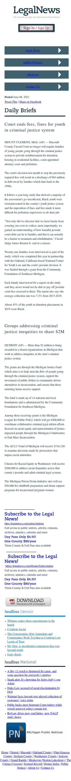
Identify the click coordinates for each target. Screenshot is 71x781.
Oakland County (42, 752)
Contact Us (47, 767)
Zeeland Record (33, 764)
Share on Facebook (30, 102)
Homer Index (52, 764)
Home (4, 752)
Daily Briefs (14, 654)
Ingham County (23, 756)
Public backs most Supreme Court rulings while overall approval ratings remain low (34, 706)
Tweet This (11, 102)
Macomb (25, 752)
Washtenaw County (45, 756)
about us (32, 74)
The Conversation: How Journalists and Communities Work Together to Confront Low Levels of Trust (34, 637)
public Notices (32, 62)
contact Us (33, 86)
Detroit (14, 752)
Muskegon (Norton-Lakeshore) (47, 760)
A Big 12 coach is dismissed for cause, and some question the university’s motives (31, 673)
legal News (33, 50)
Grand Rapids (19, 760)
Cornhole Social (16, 629)
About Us (33, 767)
